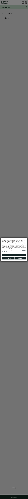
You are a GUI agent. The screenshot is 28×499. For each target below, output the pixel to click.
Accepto (20, 258)
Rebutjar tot (8, 258)
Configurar (14, 255)
